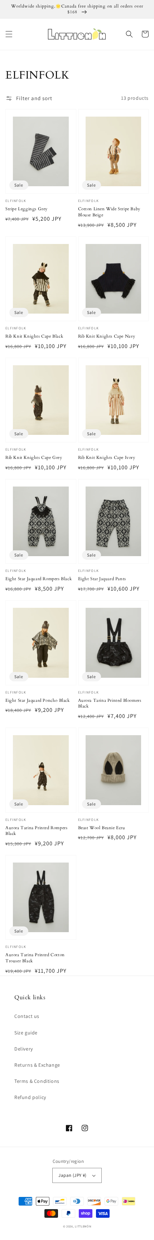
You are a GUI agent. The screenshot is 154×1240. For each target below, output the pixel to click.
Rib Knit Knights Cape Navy (107, 336)
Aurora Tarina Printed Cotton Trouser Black (35, 958)
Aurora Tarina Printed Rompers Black (36, 831)
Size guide (26, 1032)
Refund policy (30, 1097)
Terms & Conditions (36, 1081)
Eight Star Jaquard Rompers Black (38, 579)
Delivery (23, 1049)
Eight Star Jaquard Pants (102, 579)
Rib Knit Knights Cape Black (34, 336)
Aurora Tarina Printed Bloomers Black (109, 703)
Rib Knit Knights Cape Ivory (106, 457)
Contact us (26, 1016)
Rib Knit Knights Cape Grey (33, 457)
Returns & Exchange (37, 1065)
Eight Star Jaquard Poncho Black (37, 700)
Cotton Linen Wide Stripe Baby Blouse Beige (109, 212)
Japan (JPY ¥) (72, 1175)
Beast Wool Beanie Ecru (101, 828)
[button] (9, 34)
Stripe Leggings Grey (26, 209)
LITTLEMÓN (83, 1226)
